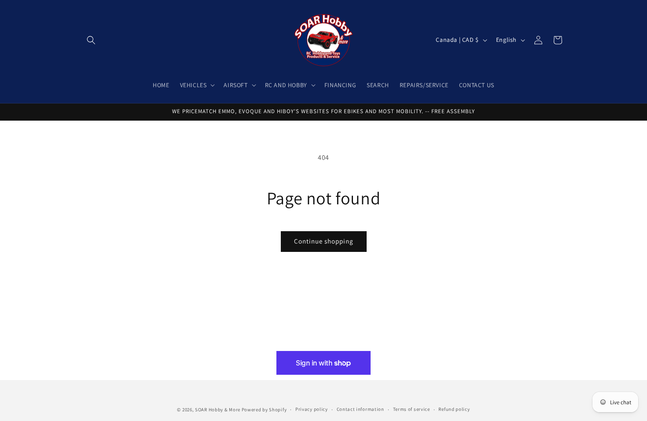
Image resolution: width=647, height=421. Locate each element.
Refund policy (454, 409)
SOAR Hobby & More (217, 409)
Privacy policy (311, 409)
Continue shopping (323, 241)
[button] (91, 40)
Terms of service (411, 409)
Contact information (360, 409)
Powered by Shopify (264, 409)
